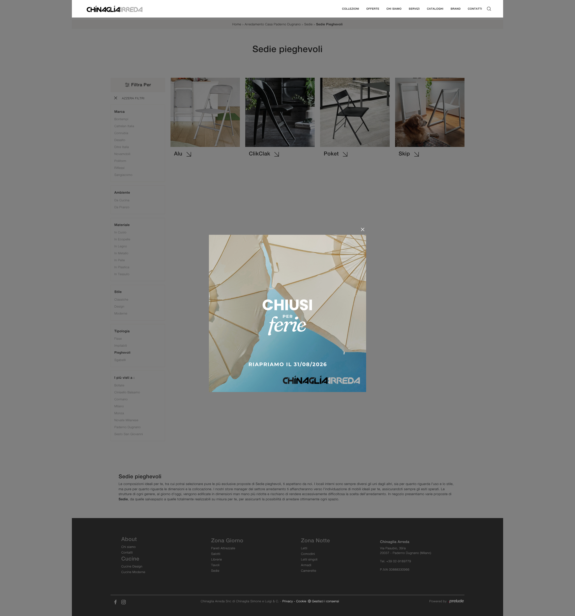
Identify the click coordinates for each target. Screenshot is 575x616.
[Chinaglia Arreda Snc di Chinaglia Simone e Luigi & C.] (114, 8)
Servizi (414, 8)
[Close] (362, 229)
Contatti (475, 8)
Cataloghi (435, 8)
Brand (456, 8)
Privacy (287, 601)
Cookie (301, 601)
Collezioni (350, 8)
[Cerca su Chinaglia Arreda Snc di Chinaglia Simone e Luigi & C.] (489, 9)
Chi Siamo (393, 8)
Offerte (372, 8)
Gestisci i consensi (325, 601)
